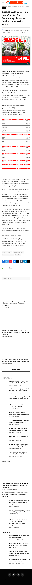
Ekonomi (9, 252)
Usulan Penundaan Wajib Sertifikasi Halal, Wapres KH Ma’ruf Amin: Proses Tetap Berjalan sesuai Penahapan (18, 553)
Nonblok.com (4, 6)
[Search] (29, 2)
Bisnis (3, 8)
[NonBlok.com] (16, 2)
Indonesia (4, 255)
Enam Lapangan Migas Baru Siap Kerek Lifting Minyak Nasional (19, 536)
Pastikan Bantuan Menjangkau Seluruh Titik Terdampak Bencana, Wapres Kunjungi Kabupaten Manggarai (16, 332)
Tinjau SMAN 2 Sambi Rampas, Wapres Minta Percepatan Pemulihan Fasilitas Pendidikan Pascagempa (14, 303)
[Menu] (3, 2)
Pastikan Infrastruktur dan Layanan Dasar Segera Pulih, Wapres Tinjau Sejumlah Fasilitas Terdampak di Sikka (19, 430)
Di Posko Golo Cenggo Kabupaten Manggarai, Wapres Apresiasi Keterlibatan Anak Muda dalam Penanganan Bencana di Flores (18, 407)
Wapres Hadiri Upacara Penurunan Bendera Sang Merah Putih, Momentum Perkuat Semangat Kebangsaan (19, 454)
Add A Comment (16, 370)
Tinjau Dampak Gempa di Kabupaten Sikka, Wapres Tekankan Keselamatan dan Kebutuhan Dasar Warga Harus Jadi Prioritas (19, 438)
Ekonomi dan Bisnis (18, 252)
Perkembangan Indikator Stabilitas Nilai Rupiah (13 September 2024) (19, 560)
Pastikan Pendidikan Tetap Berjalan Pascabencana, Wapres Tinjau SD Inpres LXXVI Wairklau (19, 446)
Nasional (11, 255)
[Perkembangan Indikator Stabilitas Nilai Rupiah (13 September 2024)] (4, 561)
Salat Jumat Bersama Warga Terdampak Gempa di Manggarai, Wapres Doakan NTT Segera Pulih (15, 360)
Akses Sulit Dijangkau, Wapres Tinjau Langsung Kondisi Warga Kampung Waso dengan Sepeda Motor (19, 414)
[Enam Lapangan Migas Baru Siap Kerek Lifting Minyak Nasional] (4, 537)
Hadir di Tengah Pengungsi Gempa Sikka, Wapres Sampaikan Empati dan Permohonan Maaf (19, 422)
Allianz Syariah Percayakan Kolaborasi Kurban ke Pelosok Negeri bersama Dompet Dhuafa (19, 545)
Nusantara (17, 255)
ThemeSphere (24, 580)
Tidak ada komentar (12, 32)
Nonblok (8, 30)
